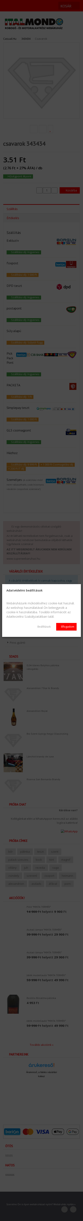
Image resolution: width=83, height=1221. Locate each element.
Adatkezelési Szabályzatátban (26, 617)
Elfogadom (67, 626)
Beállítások (44, 626)
